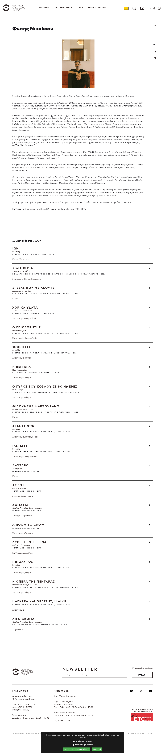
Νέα (81, 8)
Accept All (97, 749)
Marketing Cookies (84, 744)
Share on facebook (155, 51)
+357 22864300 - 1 (27, 704)
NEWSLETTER (80, 669)
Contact (142, 8)
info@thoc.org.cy (20, 710)
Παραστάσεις (44, 8)
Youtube (150, 691)
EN (150, 8)
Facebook (154, 8)
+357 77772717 (67, 720)
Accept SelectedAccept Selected (76, 749)
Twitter (155, 58)
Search (134, 8)
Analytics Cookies (84, 741)
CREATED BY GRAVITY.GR (140, 733)
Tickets (126, 8)
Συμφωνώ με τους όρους (144, 668)
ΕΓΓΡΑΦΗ (142, 675)
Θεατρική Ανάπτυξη (64, 8)
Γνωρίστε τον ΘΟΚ (97, 8)
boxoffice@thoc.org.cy (65, 696)
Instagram (159, 8)
